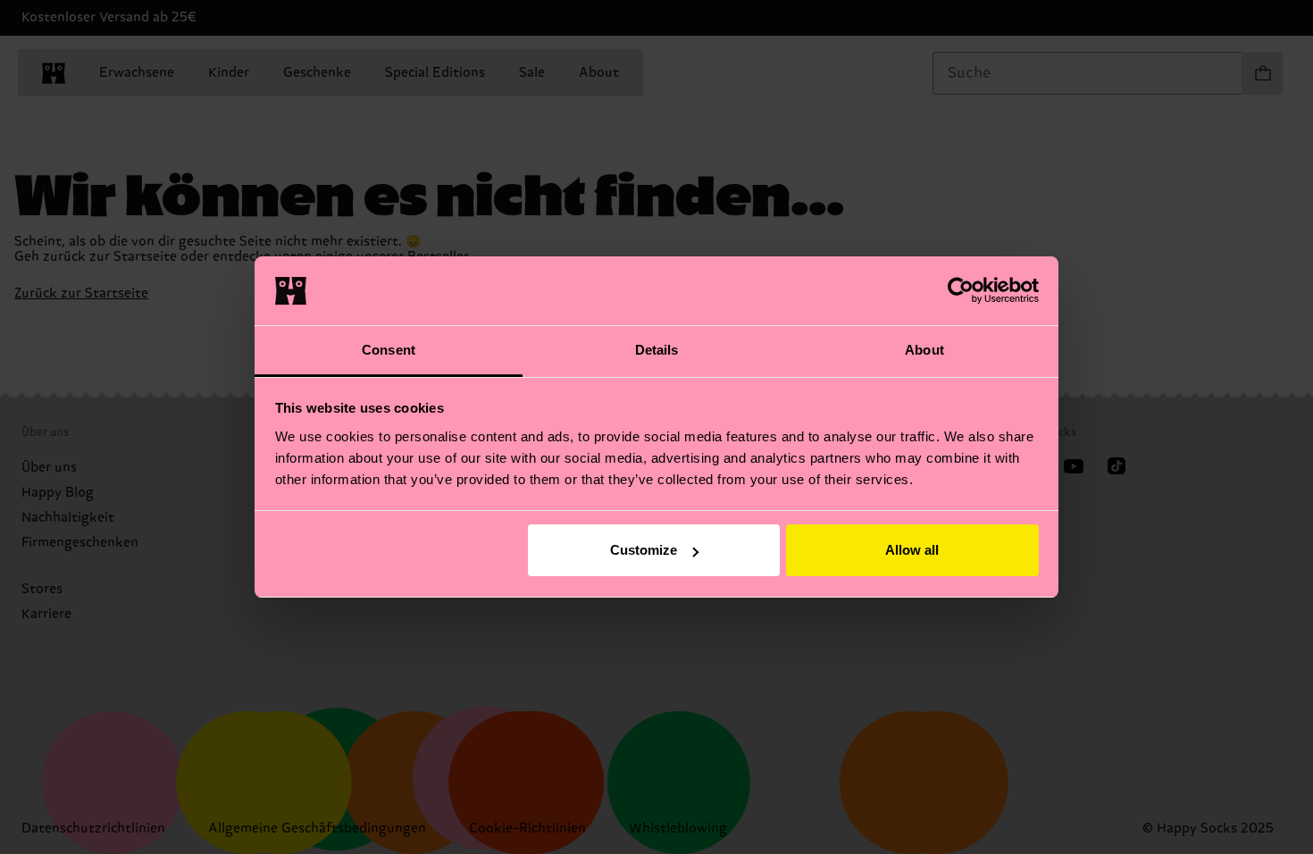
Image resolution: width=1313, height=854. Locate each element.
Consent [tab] (388, 349)
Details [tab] (657, 349)
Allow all (912, 549)
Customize (643, 549)
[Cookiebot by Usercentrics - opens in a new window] (960, 290)
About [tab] (924, 349)
